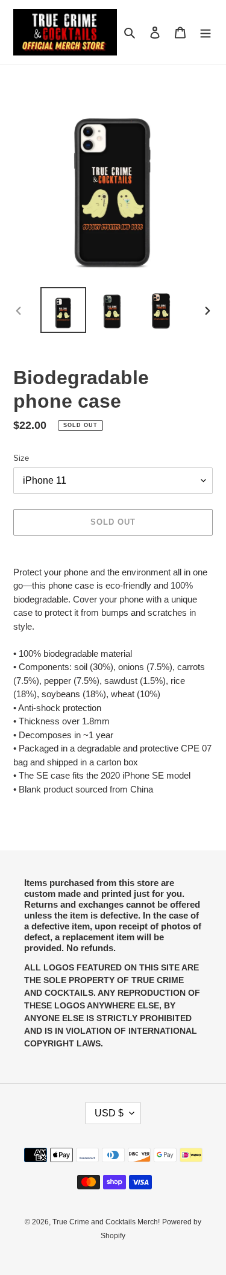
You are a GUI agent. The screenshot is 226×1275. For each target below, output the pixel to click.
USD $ (109, 1113)
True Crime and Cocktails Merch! (106, 1222)
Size (21, 458)
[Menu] (205, 32)
